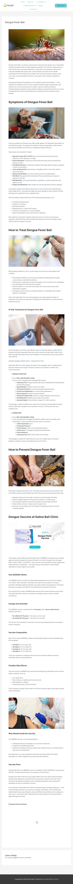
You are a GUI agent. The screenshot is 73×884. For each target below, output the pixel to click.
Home (23, 2)
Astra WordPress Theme (50, 879)
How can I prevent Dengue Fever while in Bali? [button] (32, 835)
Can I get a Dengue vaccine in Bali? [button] (28, 829)
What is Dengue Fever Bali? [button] (24, 810)
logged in (16, 857)
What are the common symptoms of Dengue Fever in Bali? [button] (37, 816)
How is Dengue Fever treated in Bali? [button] (28, 822)
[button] (61, 6)
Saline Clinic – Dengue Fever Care (33, 361)
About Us (30, 2)
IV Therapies (40, 2)
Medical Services (28, 5)
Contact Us (33, 9)
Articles (40, 5)
